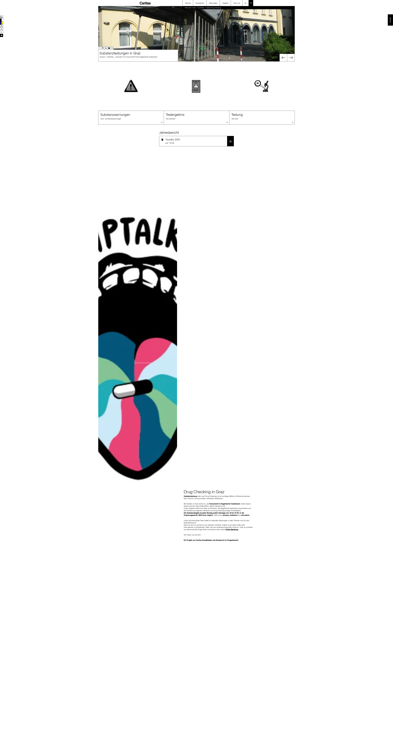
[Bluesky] (109, 48)
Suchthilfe (201, 8)
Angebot (225, 3)
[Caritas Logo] (145, 3)
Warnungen (213, 3)
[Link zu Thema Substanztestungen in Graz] (196, 33)
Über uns (236, 3)
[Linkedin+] (105, 48)
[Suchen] (246, 3)
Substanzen (200, 3)
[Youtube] (112, 48)
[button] (1, 16)
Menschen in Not (190, 8)
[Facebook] (99, 48)
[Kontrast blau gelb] (1, 23)
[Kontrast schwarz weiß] (1, 20)
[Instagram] (102, 48)
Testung (188, 3)
